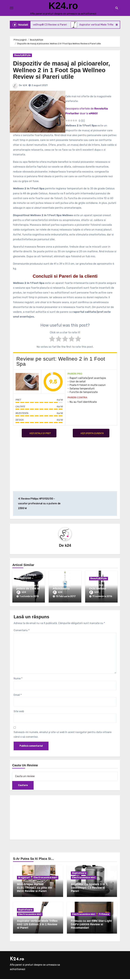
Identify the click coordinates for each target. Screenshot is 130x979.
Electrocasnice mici (83, 877)
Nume (18, 678)
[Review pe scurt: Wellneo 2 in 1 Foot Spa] (27, 381)
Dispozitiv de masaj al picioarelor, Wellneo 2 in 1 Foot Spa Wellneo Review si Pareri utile (61, 70)
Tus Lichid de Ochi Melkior (98, 587)
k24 (25, 85)
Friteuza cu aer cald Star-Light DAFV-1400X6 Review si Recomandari (91, 924)
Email (18, 694)
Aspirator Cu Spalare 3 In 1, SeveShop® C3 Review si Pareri (89, 888)
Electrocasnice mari (45, 877)
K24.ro (63, 5)
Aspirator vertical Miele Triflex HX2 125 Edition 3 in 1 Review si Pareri (37, 924)
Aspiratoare (79, 873)
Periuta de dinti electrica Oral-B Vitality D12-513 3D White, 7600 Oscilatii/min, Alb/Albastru (63, 580)
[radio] (52, 339)
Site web (19, 711)
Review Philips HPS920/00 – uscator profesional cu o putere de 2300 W (39, 503)
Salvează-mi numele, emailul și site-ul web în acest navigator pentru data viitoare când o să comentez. (62, 734)
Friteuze (104, 914)
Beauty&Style (22, 55)
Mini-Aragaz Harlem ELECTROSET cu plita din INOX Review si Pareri (34, 888)
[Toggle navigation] (11, 8)
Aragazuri (24, 877)
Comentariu (21, 630)
